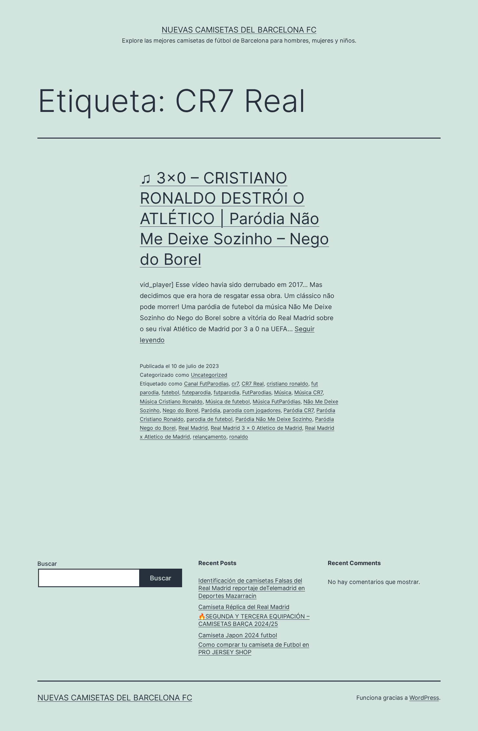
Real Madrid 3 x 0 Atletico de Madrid (256, 428)
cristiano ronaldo (287, 383)
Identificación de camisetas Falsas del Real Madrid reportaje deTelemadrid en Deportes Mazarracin (251, 588)
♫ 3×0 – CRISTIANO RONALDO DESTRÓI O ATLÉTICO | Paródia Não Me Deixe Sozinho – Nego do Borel (234, 218)
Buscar (47, 563)
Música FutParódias (276, 401)
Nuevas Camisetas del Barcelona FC (239, 29)
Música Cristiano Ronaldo (171, 401)
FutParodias (256, 392)
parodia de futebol (209, 419)
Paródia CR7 (298, 410)
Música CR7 (308, 392)
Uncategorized (209, 375)
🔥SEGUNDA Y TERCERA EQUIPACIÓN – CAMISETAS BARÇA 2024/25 (254, 620)
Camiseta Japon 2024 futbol (237, 635)
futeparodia (196, 392)
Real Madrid (193, 428)
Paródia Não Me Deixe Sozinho (273, 419)
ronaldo (238, 436)
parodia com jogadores (252, 410)
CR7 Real (253, 383)
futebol (170, 392)
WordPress (424, 697)
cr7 (235, 383)
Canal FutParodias (206, 383)
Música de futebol (228, 401)
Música (282, 392)
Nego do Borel (180, 410)
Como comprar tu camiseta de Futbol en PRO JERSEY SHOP (253, 648)
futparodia (226, 392)
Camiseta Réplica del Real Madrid (243, 606)
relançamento (209, 436)
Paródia (210, 410)
